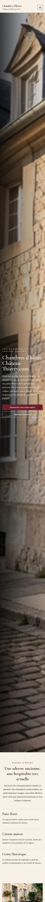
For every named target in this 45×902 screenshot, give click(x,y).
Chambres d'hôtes (12, 7)
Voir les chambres (22, 414)
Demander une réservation (22, 407)
